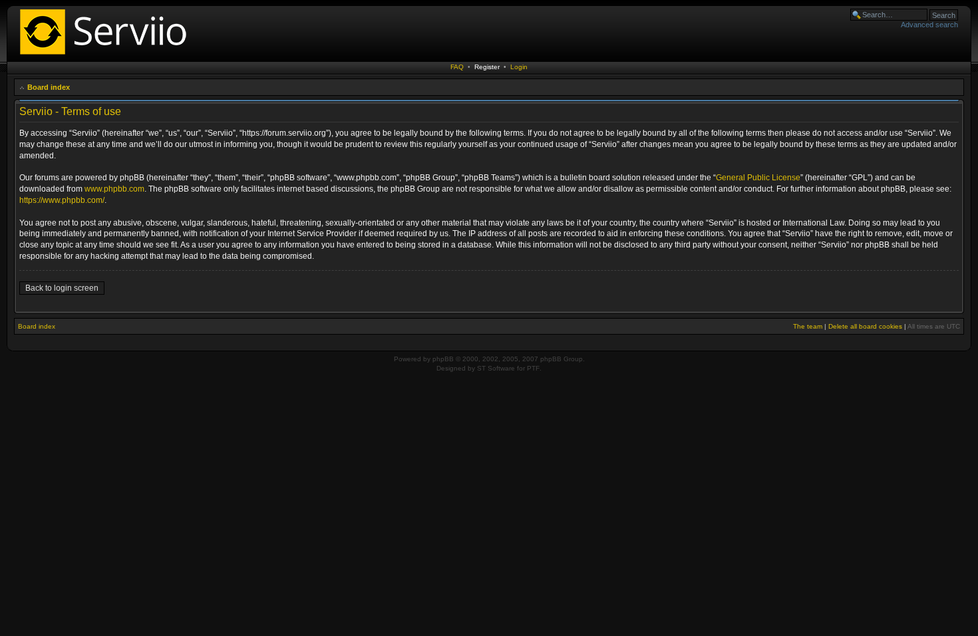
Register (487, 67)
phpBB (443, 359)
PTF (533, 368)
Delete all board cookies (865, 326)
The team (807, 326)
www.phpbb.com (114, 189)
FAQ (457, 67)
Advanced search (929, 25)
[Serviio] (107, 56)
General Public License (758, 177)
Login (519, 67)
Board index (48, 87)
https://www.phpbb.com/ (61, 200)
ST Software (496, 368)
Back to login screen (61, 288)
